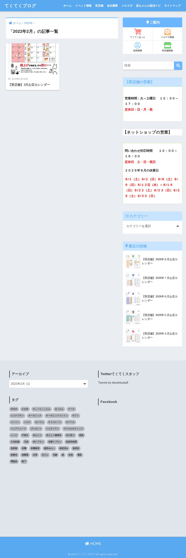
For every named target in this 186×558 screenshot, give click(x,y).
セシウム (39, 422)
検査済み (63, 448)
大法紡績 (15, 441)
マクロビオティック (73, 428)
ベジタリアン (52, 428)
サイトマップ (172, 5)
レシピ (14, 435)
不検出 (25, 435)
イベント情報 (83, 5)
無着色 (14, 455)
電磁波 (14, 461)
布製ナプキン (54, 441)
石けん (45, 455)
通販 (79, 455)
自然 (70, 455)
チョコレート (54, 422)
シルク (27, 422)
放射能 (14, 448)
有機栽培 (35, 448)
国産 (81, 435)
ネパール (70, 422)
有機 (24, 448)
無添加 (76, 448)
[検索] (178, 66)
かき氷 (25, 409)
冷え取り (70, 435)
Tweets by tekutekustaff (113, 382)
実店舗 (99, 5)
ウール (71, 409)
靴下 (24, 461)
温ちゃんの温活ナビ (148, 5)
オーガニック (34, 415)
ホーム (67, 5)
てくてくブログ (20, 5)
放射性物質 (71, 441)
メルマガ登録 (167, 37)
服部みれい (49, 448)
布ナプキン (38, 441)
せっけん (59, 409)
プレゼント (36, 428)
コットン (15, 422)
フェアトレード (18, 428)
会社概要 (112, 5)
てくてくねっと (137, 37)
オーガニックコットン (57, 415)
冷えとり (37, 435)
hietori (14, 409)
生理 (35, 455)
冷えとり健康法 (53, 435)
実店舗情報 (167, 50)
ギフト (75, 415)
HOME (95, 543)
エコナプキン (17, 415)
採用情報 (137, 50)
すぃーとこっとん (41, 409)
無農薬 (25, 455)
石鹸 (55, 455)
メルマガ (127, 5)
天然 (26, 441)
